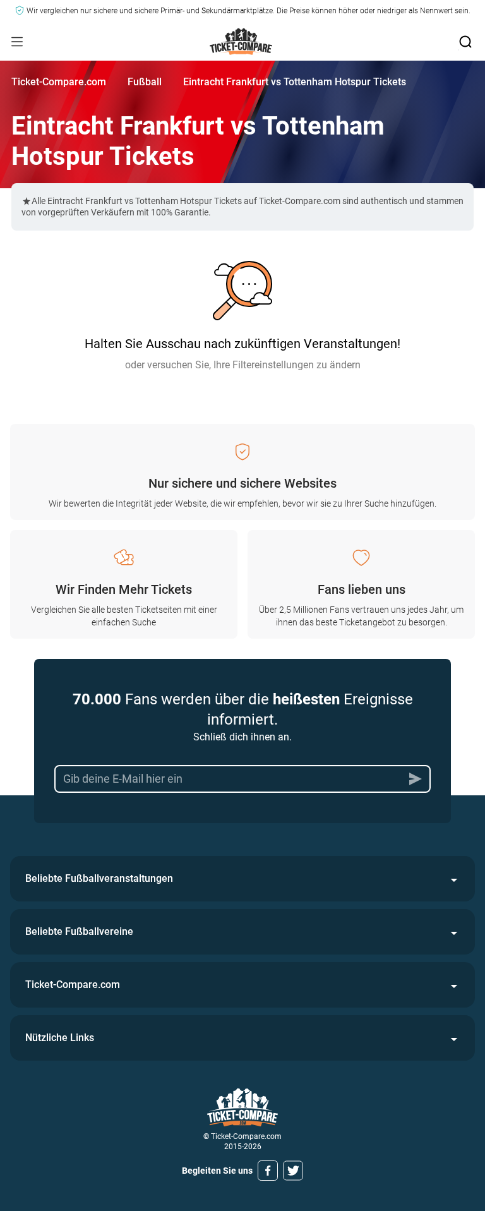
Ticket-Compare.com (58, 82)
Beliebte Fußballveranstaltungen (99, 878)
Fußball (145, 82)
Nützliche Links (59, 1038)
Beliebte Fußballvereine (79, 931)
